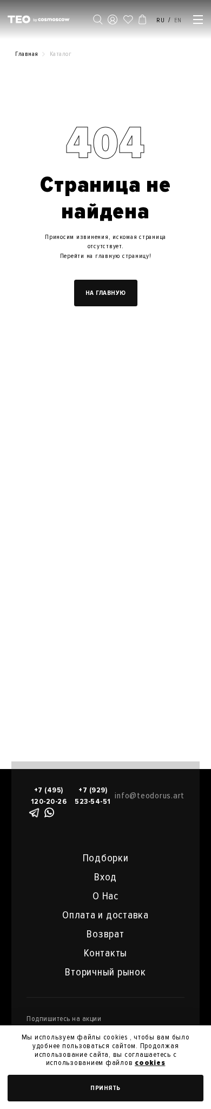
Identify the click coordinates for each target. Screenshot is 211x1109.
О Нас (105, 896)
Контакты (105, 953)
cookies (150, 1062)
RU (160, 20)
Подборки (106, 858)
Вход (105, 877)
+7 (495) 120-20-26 (49, 795)
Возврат (105, 934)
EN (178, 20)
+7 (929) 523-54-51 (93, 795)
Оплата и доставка (105, 915)
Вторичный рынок (105, 972)
